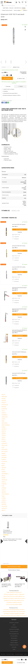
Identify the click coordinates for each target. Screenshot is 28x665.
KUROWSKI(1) (4, 443)
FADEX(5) (3, 427)
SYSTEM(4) (4, 488)
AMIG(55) (3, 398)
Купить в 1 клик (22, 78)
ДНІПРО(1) (4, 502)
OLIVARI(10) (4, 455)
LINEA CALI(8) (4, 445)
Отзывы (23, 8)
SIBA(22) (3, 475)
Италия (24, 192)
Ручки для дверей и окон (14, 633)
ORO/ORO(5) (4, 457)
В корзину (8, 78)
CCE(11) (3, 410)
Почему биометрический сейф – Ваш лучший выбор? (14, 611)
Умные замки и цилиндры (14, 629)
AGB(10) (3, 394)
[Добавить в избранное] (25, 27)
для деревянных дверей (24, 188)
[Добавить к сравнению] (25, 29)
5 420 (5, 586)
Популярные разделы (19, 654)
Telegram (4, 102)
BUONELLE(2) (4, 408)
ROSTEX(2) (4, 467)
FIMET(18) (4, 431)
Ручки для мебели (14, 635)
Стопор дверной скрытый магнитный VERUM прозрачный (7, 531)
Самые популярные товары (14, 566)
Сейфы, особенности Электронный (14, 592)
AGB (25, 174)
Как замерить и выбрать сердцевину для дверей (14, 613)
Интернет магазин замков (7, 10)
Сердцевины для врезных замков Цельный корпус (14, 598)
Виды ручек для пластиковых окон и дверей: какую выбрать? (14, 615)
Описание (11, 8)
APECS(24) (4, 400)
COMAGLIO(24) (5, 416)
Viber (6, 102)
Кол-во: (4, 75)
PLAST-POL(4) (4, 461)
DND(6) (3, 421)
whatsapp (8, 102)
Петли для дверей (14, 640)
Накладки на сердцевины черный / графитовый (14, 594)
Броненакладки (14, 638)
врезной (24, 195)
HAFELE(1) (4, 435)
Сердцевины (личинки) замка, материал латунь (14, 600)
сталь (25, 198)
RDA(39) (3, 463)
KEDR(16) (3, 439)
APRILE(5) (4, 402)
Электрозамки (14, 627)
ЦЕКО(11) (4, 510)
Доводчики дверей (14, 642)
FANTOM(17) (4, 429)
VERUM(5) (4, 492)
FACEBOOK (2, 102)
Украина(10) (4, 508)
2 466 (18, 586)
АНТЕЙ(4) (4, 498)
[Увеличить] (14, 36)
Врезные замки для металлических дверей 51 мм (14, 596)
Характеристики (17, 8)
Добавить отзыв (16, 210)
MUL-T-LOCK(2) (5, 451)
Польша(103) (4, 506)
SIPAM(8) (3, 477)
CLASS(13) (4, 412)
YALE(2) (3, 496)
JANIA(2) (3, 437)
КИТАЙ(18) (4, 504)
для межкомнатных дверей (23, 182)
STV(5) (3, 485)
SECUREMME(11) (5, 473)
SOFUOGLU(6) (4, 479)
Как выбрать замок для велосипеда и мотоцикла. (14, 609)
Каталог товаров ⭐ (17, 10)
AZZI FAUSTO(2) (5, 404)
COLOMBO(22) (4, 414)
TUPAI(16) (4, 490)
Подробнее (20, 232)
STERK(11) (4, 481)
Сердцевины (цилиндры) (14, 622)
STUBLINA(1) (4, 483)
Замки (14, 624)
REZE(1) (3, 465)
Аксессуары (14, 647)
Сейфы (14, 649)
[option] (14, 43)
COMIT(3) (3, 418)
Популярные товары (10, 654)
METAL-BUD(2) (4, 449)
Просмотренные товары (14, 570)
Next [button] (26, 541)
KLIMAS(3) (4, 441)
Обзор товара (5, 8)
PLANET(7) (4, 459)
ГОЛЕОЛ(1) (4, 500)
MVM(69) (3, 453)
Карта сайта (3, 654)
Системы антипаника (14, 631)
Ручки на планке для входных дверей (14, 604)
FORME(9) (4, 433)
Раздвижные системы (14, 644)
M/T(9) (3, 447)
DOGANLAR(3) (4, 423)
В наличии (25, 222)
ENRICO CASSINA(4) (6, 425)
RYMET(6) (4, 471)
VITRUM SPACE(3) (5, 494)
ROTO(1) (3, 469)
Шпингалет (24, 177)
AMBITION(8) (4, 396)
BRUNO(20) (4, 406)
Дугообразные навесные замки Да (14, 602)
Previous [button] (2, 541)
